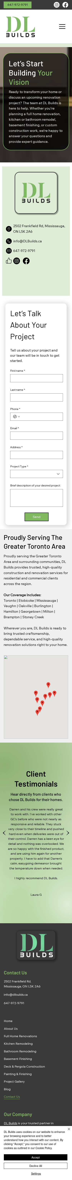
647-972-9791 (14, 1003)
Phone (15, 409)
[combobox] (36, 474)
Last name (17, 389)
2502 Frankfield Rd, (17, 981)
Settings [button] (36, 1173)
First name (17, 370)
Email (14, 428)
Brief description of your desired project (35, 485)
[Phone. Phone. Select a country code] (16, 416)
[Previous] (4, 833)
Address (16, 447)
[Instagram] (57, 5)
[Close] (66, 1131)
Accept (35, 1157)
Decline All (35, 1166)
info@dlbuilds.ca (16, 994)
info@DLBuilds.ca (27, 241)
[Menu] (62, 26)
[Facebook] (65, 5)
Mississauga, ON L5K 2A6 (22, 986)
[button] (17, 5)
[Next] (68, 833)
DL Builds (10, 1123)
